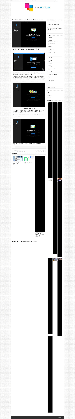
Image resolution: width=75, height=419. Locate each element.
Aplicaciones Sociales (52, 43)
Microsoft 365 (50, 66)
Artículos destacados (51, 55)
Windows (49, 92)
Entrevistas (50, 63)
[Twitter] (55, 1)
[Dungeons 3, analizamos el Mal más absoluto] (60, 179)
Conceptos (50, 57)
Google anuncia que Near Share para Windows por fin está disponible (28, 163)
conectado (27, 241)
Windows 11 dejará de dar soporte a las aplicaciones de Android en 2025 (17, 162)
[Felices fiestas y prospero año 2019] (50, 296)
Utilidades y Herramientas (23, 19)
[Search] (63, 1)
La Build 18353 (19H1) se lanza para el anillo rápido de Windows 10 (19, 151)
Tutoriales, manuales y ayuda (53, 74)
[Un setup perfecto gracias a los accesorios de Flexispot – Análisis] (55, 259)
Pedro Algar (15, 50)
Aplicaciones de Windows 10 (53, 41)
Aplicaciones (17, 19)
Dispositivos (50, 60)
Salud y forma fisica (52, 52)
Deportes (50, 44)
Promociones (50, 71)
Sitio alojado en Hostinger (51, 87)
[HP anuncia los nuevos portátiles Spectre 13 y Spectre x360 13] (50, 179)
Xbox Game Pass (51, 80)
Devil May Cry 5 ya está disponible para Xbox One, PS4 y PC (39, 151)
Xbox (49, 77)
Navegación (51, 50)
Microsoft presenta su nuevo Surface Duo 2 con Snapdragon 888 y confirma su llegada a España (40, 234)
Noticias (50, 69)
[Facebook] (54, 1)
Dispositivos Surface (52, 61)
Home (14, 19)
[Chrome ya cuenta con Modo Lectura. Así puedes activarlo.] (55, 140)
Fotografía (50, 46)
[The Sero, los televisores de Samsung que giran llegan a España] (60, 259)
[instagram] (57, 1)
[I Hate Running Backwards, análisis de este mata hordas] (55, 216)
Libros (50, 47)
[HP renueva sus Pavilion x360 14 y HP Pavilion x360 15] (60, 298)
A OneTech (50, 37)
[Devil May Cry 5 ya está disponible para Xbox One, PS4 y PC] (50, 140)
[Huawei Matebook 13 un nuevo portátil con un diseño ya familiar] (60, 140)
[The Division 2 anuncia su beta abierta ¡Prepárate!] (60, 219)
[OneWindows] (37, 7)
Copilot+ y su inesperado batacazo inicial (53, 24)
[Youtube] (56, 1)
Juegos (49, 65)
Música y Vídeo (51, 49)
